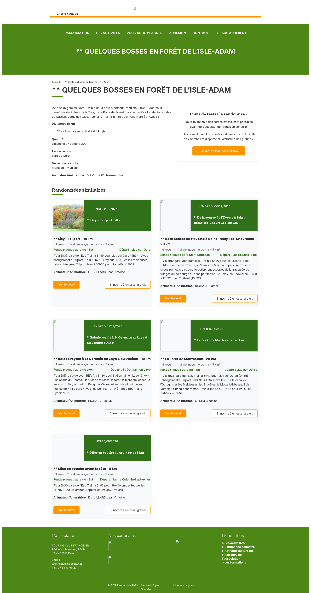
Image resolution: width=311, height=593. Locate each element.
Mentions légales (183, 585)
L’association (76, 33)
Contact (200, 33)
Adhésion (177, 33)
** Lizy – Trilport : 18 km (105, 220)
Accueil (56, 82)
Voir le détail (66, 284)
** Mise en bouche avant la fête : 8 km (115, 452)
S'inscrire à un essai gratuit (128, 284)
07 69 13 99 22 (67, 567)
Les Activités (108, 33)
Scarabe (146, 589)
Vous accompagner (144, 33)
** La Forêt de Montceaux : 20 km (219, 340)
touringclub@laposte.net (67, 563)
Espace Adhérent (231, 33)
